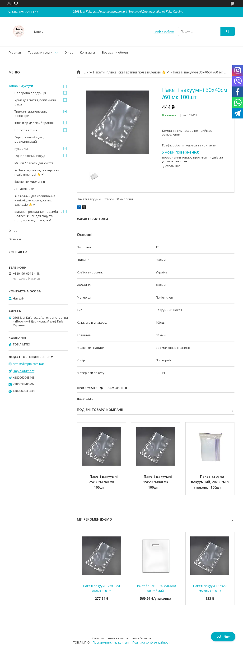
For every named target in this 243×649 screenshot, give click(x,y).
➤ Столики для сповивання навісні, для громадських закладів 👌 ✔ (34, 200)
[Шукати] (227, 31)
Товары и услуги (40, 52)
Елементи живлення (29, 181)
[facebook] (79, 208)
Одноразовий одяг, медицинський (29, 139)
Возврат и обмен (115, 52)
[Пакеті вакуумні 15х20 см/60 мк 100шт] (155, 446)
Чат (227, 637)
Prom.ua (145, 638)
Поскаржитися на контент (111, 642)
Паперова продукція (30, 93)
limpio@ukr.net (23, 371)
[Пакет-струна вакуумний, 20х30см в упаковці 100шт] (210, 446)
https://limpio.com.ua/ (28, 364)
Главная (15, 52)
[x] (84, 208)
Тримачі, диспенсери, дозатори (30, 113)
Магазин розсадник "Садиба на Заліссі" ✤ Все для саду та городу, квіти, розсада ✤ (38, 215)
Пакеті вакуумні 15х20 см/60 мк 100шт (158, 482)
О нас (69, 52)
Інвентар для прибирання (34, 123)
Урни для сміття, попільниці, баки (35, 102)
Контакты (87, 52)
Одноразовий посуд (29, 156)
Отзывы (15, 239)
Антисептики (24, 188)
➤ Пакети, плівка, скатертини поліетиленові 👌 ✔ (129, 72)
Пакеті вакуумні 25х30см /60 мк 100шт (104, 482)
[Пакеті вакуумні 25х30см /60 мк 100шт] (101, 446)
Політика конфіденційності (151, 642)
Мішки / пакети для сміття (33, 163)
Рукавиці (21, 148)
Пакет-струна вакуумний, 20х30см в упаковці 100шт (210, 482)
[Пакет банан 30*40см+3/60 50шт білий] (155, 556)
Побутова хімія (25, 130)
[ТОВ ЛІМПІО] (19, 40)
